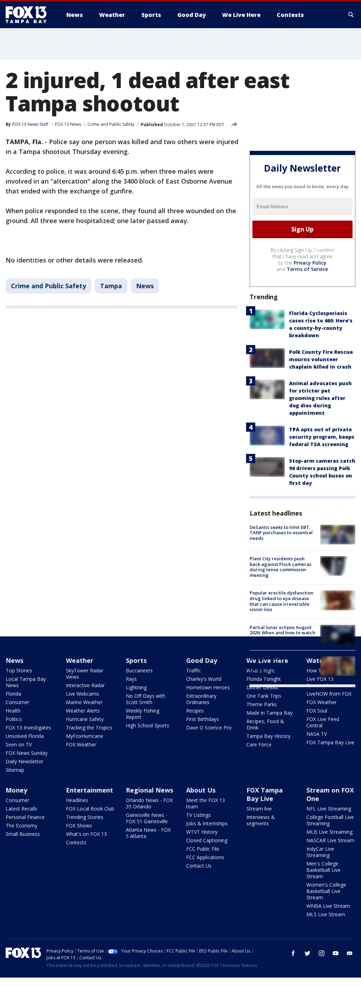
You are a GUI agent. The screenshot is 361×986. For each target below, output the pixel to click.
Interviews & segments (260, 820)
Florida (13, 693)
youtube (335, 953)
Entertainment (89, 790)
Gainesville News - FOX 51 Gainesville (147, 818)
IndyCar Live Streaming (320, 851)
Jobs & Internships (207, 823)
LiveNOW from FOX (328, 693)
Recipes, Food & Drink (265, 724)
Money (16, 790)
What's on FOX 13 (86, 834)
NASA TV (316, 734)
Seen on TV (19, 744)
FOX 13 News (68, 124)
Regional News (149, 790)
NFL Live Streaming (328, 808)
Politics (14, 719)
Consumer (17, 702)
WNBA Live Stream (328, 905)
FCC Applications (205, 857)
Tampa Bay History (268, 736)
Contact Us (199, 865)
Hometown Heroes (208, 687)
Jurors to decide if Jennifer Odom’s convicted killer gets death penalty (281, 664)
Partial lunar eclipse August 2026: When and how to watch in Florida (282, 632)
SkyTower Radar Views (84, 673)
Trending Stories (84, 817)
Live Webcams (82, 693)
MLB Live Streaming (329, 831)
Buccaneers (139, 670)
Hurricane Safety (85, 719)
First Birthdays (202, 719)
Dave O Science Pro (209, 727)
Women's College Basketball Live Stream (326, 891)
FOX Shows (79, 825)
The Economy (21, 825)
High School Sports (147, 725)
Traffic (193, 670)
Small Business (23, 834)
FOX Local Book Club (90, 808)
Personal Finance (25, 817)
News (145, 286)
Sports (136, 660)
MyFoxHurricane (84, 736)
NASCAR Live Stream (330, 840)
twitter (307, 953)
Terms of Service (307, 269)
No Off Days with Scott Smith (145, 698)
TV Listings (198, 815)
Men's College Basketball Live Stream (323, 870)
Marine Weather (84, 702)
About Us (200, 790)
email (349, 953)
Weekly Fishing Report (142, 713)
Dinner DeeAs (262, 687)
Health (13, 710)
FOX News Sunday (27, 753)
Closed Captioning (206, 840)
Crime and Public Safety (110, 124)
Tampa (111, 286)
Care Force (258, 744)
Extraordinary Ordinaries (201, 698)
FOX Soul (316, 710)
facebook (293, 953)
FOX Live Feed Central (322, 722)
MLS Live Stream (325, 914)
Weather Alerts (83, 710)
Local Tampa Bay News (26, 682)
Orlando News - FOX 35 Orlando (149, 803)
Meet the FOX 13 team (205, 803)
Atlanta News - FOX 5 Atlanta (148, 832)
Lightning (136, 687)
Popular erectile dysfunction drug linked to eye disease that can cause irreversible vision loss (281, 601)
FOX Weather (81, 744)
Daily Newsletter (24, 761)
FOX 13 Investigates (28, 727)
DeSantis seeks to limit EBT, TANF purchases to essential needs (281, 532)
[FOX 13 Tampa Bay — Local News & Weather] (29, 14)
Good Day (201, 660)
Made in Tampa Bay (269, 712)
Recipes (195, 710)
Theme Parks (261, 704)
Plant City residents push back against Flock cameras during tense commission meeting (280, 566)
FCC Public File (202, 848)
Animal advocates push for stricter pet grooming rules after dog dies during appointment (320, 398)
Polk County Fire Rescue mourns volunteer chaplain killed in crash (321, 359)
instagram (321, 953)
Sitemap (15, 769)
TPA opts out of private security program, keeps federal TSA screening (321, 437)
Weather (79, 660)
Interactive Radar (85, 685)
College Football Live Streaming (330, 820)
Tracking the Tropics (89, 727)
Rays (131, 679)
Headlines (77, 800)
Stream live (259, 808)
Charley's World (203, 679)
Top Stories (19, 670)
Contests (76, 842)
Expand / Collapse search (351, 15)
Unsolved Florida (25, 736)
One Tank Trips (263, 695)
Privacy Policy (310, 262)
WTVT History (202, 831)
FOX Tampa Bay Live (330, 742)
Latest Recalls (21, 808)
